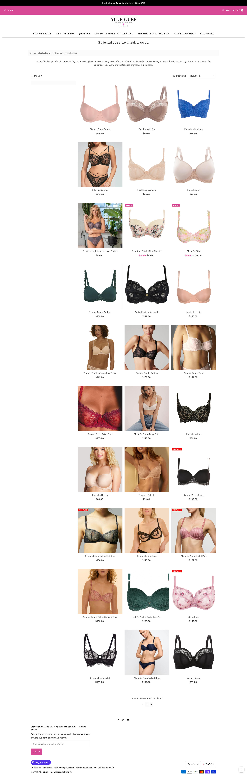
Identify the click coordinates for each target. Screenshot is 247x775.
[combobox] (42, 10)
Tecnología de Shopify (61, 772)
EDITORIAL (207, 33)
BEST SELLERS (65, 33)
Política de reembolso (41, 767)
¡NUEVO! (84, 33)
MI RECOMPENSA (184, 33)
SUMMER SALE (42, 33)
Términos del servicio (86, 767)
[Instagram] (123, 719)
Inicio (32, 53)
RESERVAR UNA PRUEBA (153, 33)
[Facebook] (118, 719)
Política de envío (106, 767)
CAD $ (209, 764)
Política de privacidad (64, 767)
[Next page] (151, 704)
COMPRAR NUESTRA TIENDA (113, 33)
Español (191, 764)
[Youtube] (128, 719)
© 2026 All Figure (39, 772)
